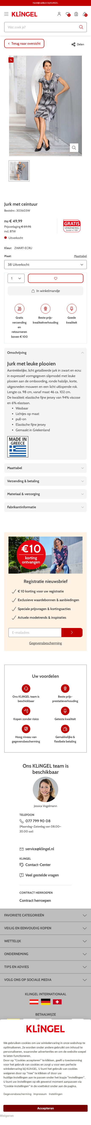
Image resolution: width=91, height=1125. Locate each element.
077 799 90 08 (38, 821)
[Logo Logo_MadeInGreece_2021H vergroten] (17, 447)
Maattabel (80, 256)
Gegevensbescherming (45, 643)
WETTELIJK (12, 941)
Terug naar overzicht (25, 43)
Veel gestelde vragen (42, 875)
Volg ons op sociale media (27, 980)
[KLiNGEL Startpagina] (24, 14)
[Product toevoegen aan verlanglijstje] (55, 278)
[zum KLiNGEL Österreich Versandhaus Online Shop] (34, 1001)
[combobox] (45, 27)
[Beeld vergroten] (74, 147)
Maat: (7, 256)
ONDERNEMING (16, 954)
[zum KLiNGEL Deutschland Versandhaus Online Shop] (45, 1002)
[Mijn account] (59, 14)
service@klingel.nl (39, 849)
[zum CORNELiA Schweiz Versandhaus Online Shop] (57, 1001)
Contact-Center (38, 864)
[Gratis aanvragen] (72, 632)
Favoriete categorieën (24, 915)
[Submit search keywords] (81, 27)
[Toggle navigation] (6, 14)
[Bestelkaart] (76, 14)
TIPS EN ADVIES (16, 967)
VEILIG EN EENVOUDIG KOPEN (27, 928)
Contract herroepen (35, 900)
